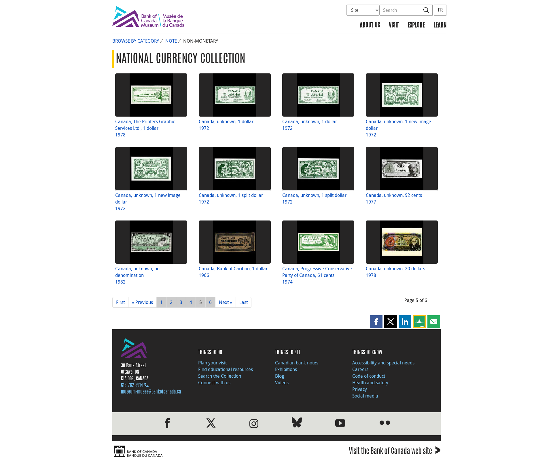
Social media (365, 396)
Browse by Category (135, 41)
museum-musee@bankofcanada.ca (151, 392)
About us (370, 25)
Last (243, 302)
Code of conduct (368, 376)
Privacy (359, 389)
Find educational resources (225, 369)
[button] (376, 321)
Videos (282, 382)
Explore (416, 25)
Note (171, 41)
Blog (279, 376)
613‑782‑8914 (132, 385)
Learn (439, 25)
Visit (394, 25)
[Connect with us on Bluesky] (297, 423)
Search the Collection (219, 376)
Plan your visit (212, 363)
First (120, 302)
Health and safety (370, 382)
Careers (360, 369)
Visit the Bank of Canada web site (395, 452)
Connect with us (214, 382)
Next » (225, 302)
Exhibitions (286, 369)
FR (440, 10)
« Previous (142, 302)
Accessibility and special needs (383, 363)
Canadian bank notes (296, 363)
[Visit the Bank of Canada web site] (193, 451)
